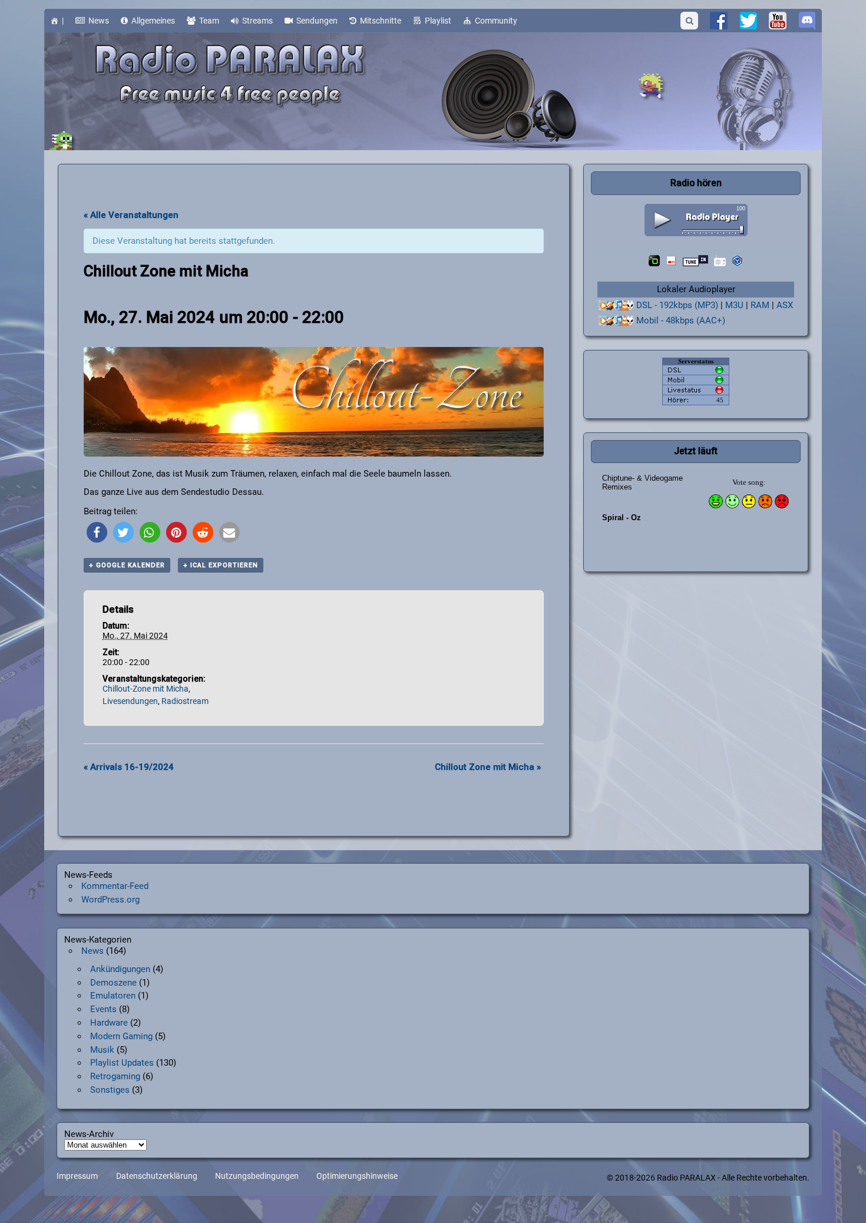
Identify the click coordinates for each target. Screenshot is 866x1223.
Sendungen (317, 20)
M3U (734, 305)
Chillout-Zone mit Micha (146, 688)
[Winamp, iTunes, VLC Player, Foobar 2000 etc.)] (616, 320)
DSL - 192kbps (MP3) (677, 305)
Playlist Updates (122, 1062)
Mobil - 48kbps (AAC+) (680, 320)
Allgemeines (153, 20)
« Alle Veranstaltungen (131, 215)
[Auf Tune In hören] (695, 260)
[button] (97, 532)
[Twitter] (748, 20)
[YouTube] (777, 20)
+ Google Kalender (127, 565)
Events (103, 1009)
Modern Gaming (121, 1036)
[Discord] (807, 20)
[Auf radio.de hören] (654, 260)
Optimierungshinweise (357, 1176)
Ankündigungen (120, 969)
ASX (784, 305)
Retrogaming (115, 1076)
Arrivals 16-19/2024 (129, 767)
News (98, 20)
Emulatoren (112, 995)
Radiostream (185, 701)
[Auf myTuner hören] (720, 260)
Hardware (109, 1022)
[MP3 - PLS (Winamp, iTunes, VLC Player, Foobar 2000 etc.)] (616, 305)
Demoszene (113, 982)
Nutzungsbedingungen (257, 1176)
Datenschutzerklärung (156, 1176)
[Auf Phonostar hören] (671, 260)
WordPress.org (110, 899)
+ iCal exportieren (220, 565)
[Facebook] (718, 20)
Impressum (77, 1176)
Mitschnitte (380, 20)
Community (496, 20)
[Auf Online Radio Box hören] (737, 260)
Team (209, 20)
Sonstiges (110, 1090)
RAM (760, 305)
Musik (102, 1049)
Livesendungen (130, 701)
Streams (257, 20)
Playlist (438, 20)
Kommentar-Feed (114, 886)
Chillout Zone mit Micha (488, 767)
